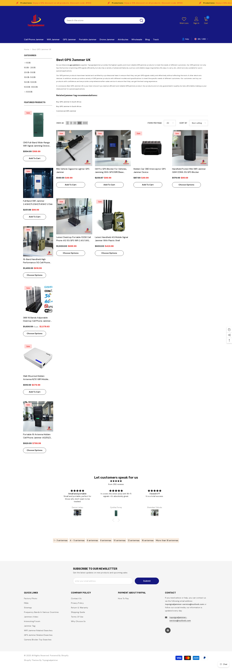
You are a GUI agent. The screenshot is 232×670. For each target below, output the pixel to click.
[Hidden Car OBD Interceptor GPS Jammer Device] (151, 148)
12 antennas (133, 540)
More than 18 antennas (167, 540)
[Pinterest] (168, 630)
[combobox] (101, 20)
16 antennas (148, 540)
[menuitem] (38, 62)
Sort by (183, 123)
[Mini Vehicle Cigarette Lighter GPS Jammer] (74, 148)
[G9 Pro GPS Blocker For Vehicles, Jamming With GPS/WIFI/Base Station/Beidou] (113, 148)
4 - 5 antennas (77, 540)
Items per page (155, 123)
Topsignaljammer (50, 660)
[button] (67, 123)
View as (60, 123)
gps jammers (75, 65)
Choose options (34, 275)
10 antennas (120, 540)
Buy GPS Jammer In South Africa (68, 102)
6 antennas (92, 540)
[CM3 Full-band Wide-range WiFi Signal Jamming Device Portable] (38, 124)
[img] (116, 481)
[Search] (104, 20)
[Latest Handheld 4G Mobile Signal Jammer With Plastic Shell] (113, 216)
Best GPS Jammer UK (41, 49)
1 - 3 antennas (61, 540)
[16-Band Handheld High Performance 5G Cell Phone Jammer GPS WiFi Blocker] (38, 241)
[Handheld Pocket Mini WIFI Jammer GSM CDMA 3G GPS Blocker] (190, 148)
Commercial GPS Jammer (66, 111)
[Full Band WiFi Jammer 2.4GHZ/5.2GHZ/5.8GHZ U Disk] (38, 183)
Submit (147, 580)
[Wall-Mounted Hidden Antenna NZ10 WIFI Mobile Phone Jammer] (38, 358)
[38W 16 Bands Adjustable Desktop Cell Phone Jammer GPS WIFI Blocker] (38, 300)
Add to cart (34, 158)
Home (26, 49)
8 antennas (105, 540)
